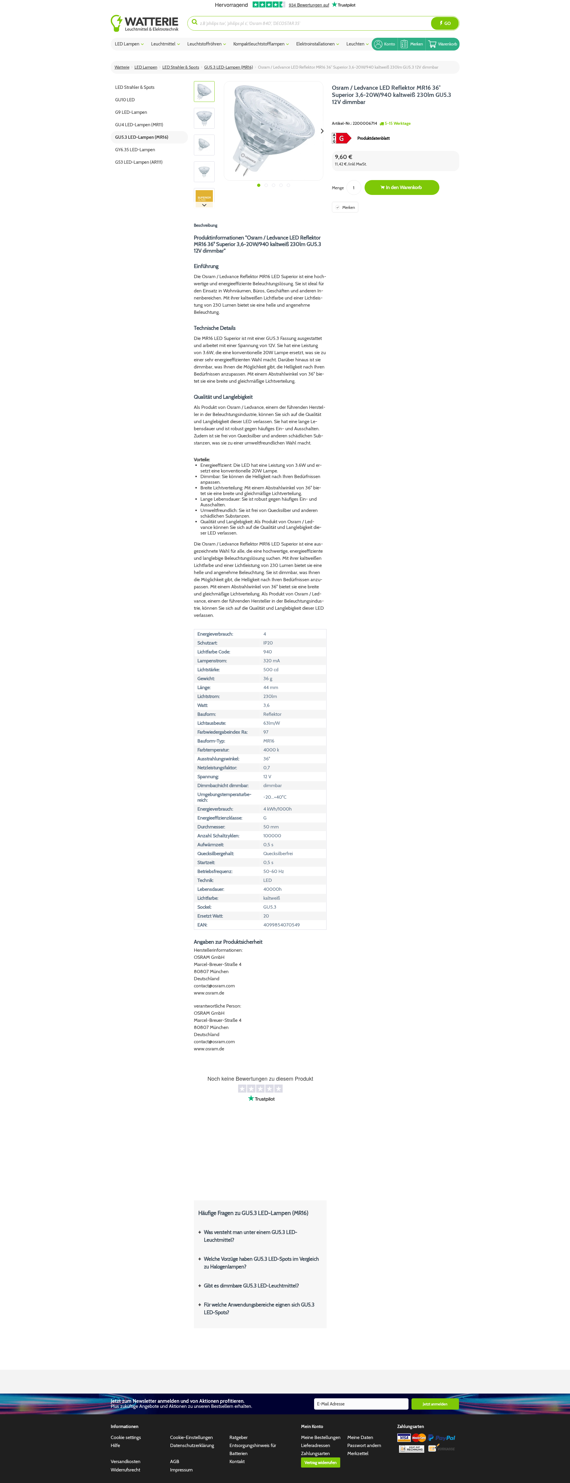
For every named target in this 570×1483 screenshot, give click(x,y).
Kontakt (237, 1461)
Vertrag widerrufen (321, 1462)
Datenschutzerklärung (192, 1445)
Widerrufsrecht (125, 1470)
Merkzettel (357, 1453)
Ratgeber (238, 1437)
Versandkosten (125, 1461)
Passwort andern (364, 1445)
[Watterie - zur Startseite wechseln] (144, 23)
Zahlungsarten (315, 1453)
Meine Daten (360, 1437)
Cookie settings (126, 1437)
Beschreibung (205, 225)
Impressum (181, 1470)
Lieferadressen (315, 1445)
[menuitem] (149, 23)
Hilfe (115, 1445)
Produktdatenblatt (373, 138)
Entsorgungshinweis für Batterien (252, 1449)
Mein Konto (312, 1426)
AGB (174, 1461)
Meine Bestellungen (321, 1437)
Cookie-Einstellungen (191, 1437)
